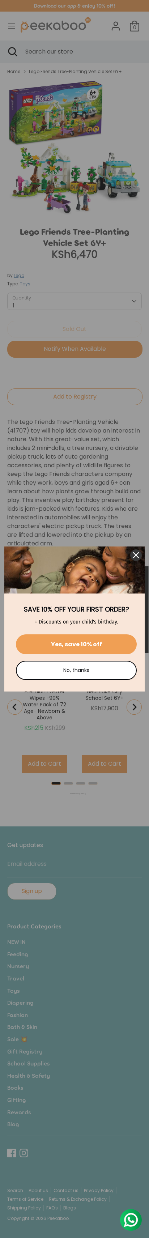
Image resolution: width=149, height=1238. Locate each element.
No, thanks (76, 670)
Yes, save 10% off (76, 644)
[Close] (136, 555)
